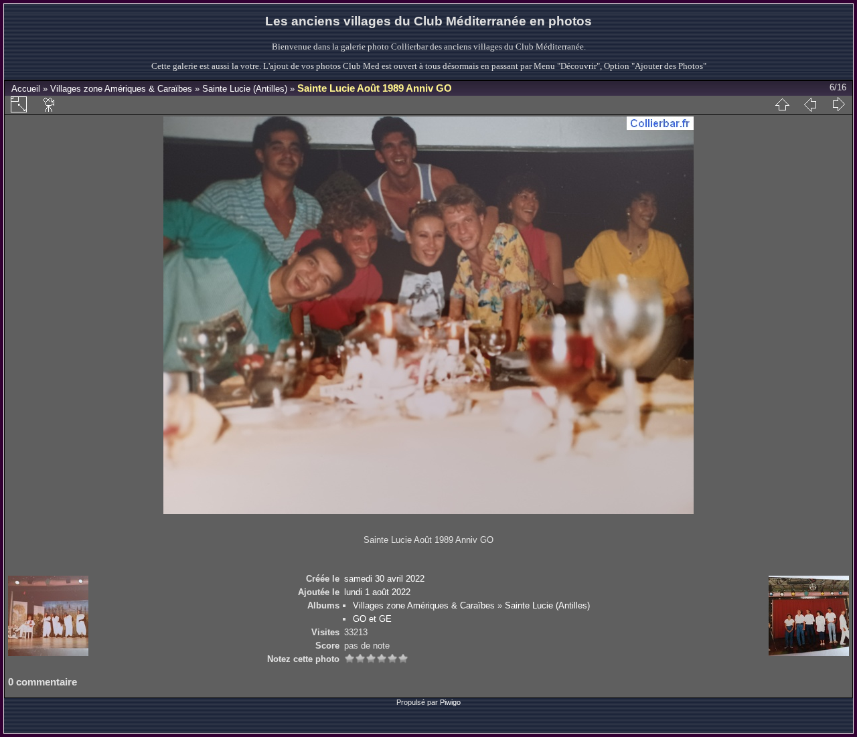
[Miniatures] (782, 104)
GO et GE (372, 619)
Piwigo (450, 702)
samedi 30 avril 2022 (384, 579)
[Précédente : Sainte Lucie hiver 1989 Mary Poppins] (810, 104)
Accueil (25, 89)
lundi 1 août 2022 (377, 592)
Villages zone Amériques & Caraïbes (121, 89)
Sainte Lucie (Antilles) (244, 89)
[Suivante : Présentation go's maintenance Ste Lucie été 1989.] (838, 104)
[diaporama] (49, 104)
